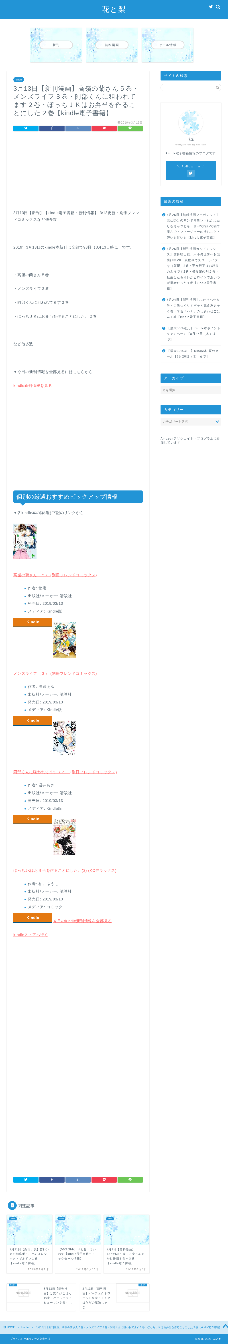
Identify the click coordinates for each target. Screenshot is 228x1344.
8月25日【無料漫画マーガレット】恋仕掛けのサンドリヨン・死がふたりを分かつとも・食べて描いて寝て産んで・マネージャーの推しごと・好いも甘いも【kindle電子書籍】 (193, 226)
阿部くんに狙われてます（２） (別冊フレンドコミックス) (65, 772)
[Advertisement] (78, 172)
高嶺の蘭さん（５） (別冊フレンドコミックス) (55, 575)
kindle (19, 79)
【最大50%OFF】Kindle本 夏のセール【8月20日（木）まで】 (193, 353)
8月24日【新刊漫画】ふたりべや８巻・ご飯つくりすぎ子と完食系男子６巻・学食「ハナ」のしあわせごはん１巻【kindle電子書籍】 (193, 308)
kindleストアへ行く (30, 935)
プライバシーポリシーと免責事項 (30, 1338)
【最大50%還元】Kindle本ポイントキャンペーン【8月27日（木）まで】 (193, 334)
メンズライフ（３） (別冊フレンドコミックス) (55, 673)
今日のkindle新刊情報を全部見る (82, 921)
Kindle (32, 622)
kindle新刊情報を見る (32, 386)
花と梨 (114, 9)
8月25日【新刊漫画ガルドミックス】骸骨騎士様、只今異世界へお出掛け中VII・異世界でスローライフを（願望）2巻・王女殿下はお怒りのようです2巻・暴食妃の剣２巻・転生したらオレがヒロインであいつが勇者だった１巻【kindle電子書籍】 (193, 268)
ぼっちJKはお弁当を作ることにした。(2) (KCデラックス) (65, 870)
